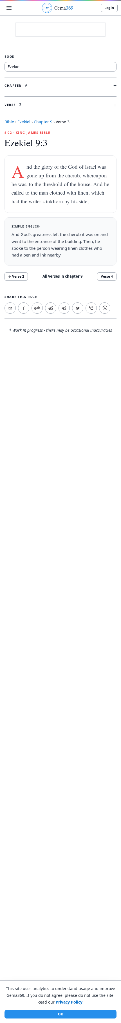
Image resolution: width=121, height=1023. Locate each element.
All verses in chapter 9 (62, 276)
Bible (9, 121)
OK (60, 1014)
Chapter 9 (43, 121)
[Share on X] (77, 308)
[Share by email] (10, 308)
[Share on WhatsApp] (104, 308)
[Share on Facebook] (23, 308)
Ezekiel (23, 121)
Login (109, 7)
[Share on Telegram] (64, 308)
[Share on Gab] (37, 308)
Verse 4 (107, 276)
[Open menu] (9, 8)
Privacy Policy (69, 1002)
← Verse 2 (16, 276)
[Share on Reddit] (50, 308)
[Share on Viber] (91, 308)
